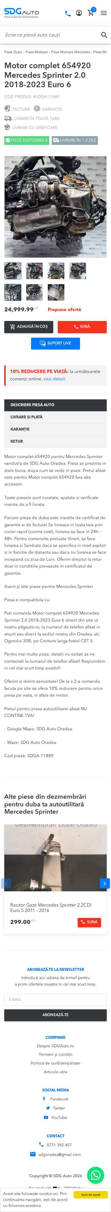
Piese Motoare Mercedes (70, 52)
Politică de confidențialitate (55, 1063)
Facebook (59, 1099)
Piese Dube (13, 52)
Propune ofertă (64, 310)
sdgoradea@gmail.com (60, 1155)
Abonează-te (55, 1015)
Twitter (59, 1108)
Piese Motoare (37, 52)
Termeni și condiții (56, 1055)
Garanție (20, 429)
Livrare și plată (26, 417)
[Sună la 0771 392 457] (68, 14)
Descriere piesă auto (32, 405)
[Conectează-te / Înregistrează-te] (79, 13)
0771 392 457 (59, 1145)
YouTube (59, 1118)
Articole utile (55, 1072)
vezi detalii (54, 379)
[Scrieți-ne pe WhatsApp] (95, 1175)
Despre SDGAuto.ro (55, 1046)
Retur (17, 442)
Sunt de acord (90, 1194)
